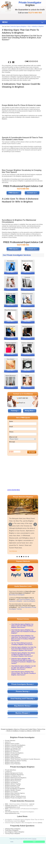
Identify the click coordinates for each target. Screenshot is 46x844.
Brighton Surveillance (11, 782)
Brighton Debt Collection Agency (15, 793)
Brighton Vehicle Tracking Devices (15, 796)
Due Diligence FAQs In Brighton (14, 832)
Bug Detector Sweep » (22, 706)
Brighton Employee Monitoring (14, 774)
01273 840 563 (23, 398)
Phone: (11, 432)
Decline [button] (11, 841)
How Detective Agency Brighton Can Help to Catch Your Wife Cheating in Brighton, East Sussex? (22, 625)
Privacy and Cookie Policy (28, 729)
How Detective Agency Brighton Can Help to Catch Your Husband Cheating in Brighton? (23, 631)
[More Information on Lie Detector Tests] (10, 299)
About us (16, 729)
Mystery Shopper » (23, 713)
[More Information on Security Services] (27, 332)
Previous (8, 62)
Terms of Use (41, 729)
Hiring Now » (29, 410)
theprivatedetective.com (12, 813)
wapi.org (7, 810)
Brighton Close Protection (13, 764)
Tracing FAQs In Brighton (12, 833)
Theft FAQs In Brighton (12, 830)
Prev (10, 524)
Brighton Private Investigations (14, 753)
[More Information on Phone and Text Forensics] (10, 315)
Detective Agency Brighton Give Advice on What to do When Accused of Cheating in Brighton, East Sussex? (23, 654)
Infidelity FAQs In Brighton (13, 829)
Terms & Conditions (13, 731)
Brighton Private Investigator (22, 737)
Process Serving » (23, 691)
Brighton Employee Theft (12, 785)
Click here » (10, 272)
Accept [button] (34, 841)
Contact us (23, 731)
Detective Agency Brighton (18, 26)
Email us (22, 403)
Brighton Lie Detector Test (13, 748)
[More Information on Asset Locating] (27, 315)
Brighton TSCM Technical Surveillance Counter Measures (22, 759)
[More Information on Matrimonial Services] (10, 283)
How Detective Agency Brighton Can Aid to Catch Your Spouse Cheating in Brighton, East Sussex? (23, 667)
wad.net (31, 804)
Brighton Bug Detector (11, 756)
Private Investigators (7, 729)
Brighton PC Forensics (12, 751)
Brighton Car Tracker (11, 791)
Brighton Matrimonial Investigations (15, 778)
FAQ (29, 26)
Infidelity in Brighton (38, 26)
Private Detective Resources (22, 801)
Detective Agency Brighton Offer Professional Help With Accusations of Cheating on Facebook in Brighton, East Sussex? (23, 661)
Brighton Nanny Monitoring (13, 779)
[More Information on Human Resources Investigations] (10, 381)
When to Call (13, 437)
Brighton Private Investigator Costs (15, 798)
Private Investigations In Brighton (15, 788)
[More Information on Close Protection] (10, 332)
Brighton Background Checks (14, 773)
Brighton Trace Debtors (12, 754)
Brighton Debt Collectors (12, 762)
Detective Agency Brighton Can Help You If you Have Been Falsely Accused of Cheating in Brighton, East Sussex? (23, 648)
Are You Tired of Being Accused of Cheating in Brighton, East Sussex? (22, 643)
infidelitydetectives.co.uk (12, 807)
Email (11, 426)
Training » (14, 410)
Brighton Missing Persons (13, 750)
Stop (13, 62)
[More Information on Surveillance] (10, 266)
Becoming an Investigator (17, 595)
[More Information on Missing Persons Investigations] (27, 364)
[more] (22, 821)
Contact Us (8, 771)
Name (11, 421)
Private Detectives (10, 770)
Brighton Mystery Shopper (13, 790)
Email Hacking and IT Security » (23, 698)
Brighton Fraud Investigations (14, 747)
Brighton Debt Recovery (12, 795)
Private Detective (10, 740)
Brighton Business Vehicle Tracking (15, 760)
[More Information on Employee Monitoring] (27, 348)
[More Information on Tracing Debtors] (10, 364)
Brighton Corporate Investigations (15, 745)
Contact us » (32, 193)
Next (10, 62)
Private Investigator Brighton (22, 767)
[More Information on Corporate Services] (27, 283)
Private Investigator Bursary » (22, 684)
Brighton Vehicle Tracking (13, 784)
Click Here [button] (34, 838)
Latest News (22, 816)
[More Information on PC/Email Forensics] (27, 299)
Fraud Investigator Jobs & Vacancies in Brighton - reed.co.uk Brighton (22, 600)
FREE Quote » (14, 193)
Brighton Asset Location (12, 743)
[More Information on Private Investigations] (27, 381)
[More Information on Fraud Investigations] (10, 348)
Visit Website (13, 551)
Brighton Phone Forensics (13, 781)
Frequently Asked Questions (22, 826)
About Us (8, 742)
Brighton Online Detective (13, 757)
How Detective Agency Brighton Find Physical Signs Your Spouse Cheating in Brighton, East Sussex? (23, 673)
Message (12, 442)
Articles (29, 731)
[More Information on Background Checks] (27, 266)
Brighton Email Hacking (12, 787)
